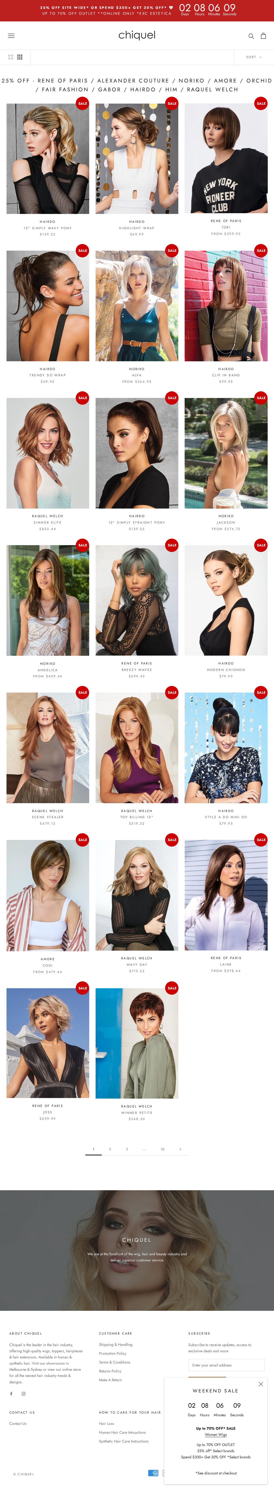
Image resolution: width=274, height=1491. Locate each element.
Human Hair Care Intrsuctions (122, 1432)
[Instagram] (23, 1394)
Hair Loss (106, 1423)
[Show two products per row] (10, 57)
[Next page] (180, 1149)
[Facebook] (11, 1394)
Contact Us (17, 1423)
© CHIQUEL (23, 1474)
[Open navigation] (11, 35)
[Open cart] (263, 36)
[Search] (251, 36)
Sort (252, 57)
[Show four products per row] (19, 57)
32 (163, 1149)
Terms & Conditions (114, 1362)
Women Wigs (216, 1434)
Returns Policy (110, 1371)
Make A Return (110, 1380)
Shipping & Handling (115, 1344)
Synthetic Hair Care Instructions (124, 1441)
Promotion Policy (112, 1353)
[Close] (260, 1384)
